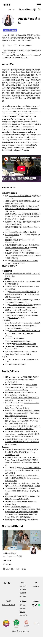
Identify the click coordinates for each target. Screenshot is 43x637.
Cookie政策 (24, 615)
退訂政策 (22, 612)
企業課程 (23, 593)
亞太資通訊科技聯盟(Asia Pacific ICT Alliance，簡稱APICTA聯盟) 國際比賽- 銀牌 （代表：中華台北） (22, 216)
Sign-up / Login (25, 9)
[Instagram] (33, 605)
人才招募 (23, 596)
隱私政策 (22, 608)
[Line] (39, 605)
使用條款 (22, 605)
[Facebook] (36, 605)
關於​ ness (23, 586)
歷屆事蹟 (23, 589)
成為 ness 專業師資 (8, 605)
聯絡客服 (36, 586)
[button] (39, 9)
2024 (14, 631)
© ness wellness (23, 631)
